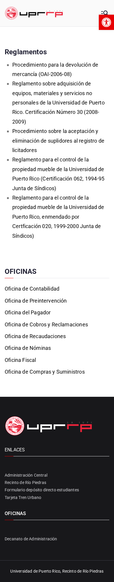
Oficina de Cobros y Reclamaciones (46, 324)
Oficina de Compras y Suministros (45, 372)
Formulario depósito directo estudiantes (42, 489)
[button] (106, 22)
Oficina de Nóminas (28, 348)
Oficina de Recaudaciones (35, 336)
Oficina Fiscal (20, 360)
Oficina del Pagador (28, 312)
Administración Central (26, 475)
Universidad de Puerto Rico (35, 571)
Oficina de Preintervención (36, 301)
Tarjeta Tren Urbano (23, 497)
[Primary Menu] (104, 13)
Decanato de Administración (31, 539)
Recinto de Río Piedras (25, 482)
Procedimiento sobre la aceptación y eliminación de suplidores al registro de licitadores (58, 140)
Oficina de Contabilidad (32, 289)
